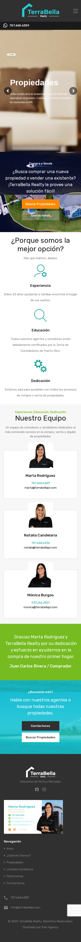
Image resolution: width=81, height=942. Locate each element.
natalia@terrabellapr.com (40, 547)
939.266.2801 (40, 602)
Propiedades (14, 862)
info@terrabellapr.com (25, 907)
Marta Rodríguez (40, 475)
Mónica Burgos (40, 595)
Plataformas (14, 876)
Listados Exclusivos (19, 869)
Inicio (10, 848)
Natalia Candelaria (40, 535)
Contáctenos (40, 215)
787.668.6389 (19, 25)
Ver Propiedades (11, 54)
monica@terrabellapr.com (40, 607)
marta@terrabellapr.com (41, 487)
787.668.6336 (40, 543)
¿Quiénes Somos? (18, 855)
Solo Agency (49, 927)
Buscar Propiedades (40, 204)
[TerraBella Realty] (40, 17)
